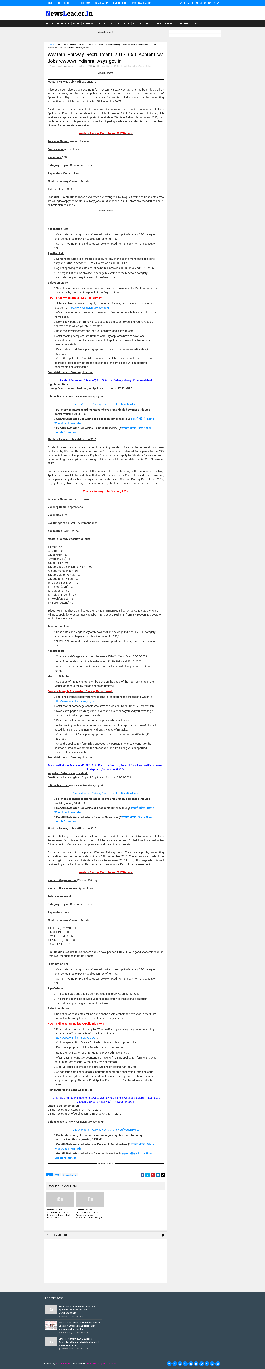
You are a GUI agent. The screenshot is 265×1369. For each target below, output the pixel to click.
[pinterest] (205, 3)
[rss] (192, 3)
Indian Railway (69, 44)
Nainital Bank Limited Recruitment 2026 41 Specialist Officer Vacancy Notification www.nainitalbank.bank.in (79, 1325)
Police (137, 23)
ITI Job (82, 44)
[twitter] (180, 3)
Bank (76, 23)
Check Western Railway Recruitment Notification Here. (106, 404)
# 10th (57, 1175)
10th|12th (63, 3)
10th (58, 44)
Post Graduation (141, 3)
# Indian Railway (70, 1175)
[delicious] (218, 3)
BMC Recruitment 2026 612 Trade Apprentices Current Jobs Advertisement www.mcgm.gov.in (79, 1342)
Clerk (157, 23)
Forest (169, 23)
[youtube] (201, 3)
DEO (147, 23)
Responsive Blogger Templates (101, 1363)
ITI (75, 3)
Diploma (85, 3)
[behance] (210, 3)
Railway (88, 23)
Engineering (120, 3)
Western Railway (113, 44)
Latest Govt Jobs (95, 44)
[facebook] (184, 3)
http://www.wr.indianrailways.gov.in (89, 307)
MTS (195, 23)
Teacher (183, 23)
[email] (197, 3)
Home (50, 3)
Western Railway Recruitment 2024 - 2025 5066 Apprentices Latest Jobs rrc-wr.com (58, 1214)
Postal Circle (120, 23)
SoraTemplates (63, 1363)
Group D (102, 23)
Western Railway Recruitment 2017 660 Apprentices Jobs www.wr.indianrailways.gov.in (89, 1215)
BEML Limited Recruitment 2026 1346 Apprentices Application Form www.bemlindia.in (77, 1309)
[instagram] (188, 3)
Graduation (101, 3)
